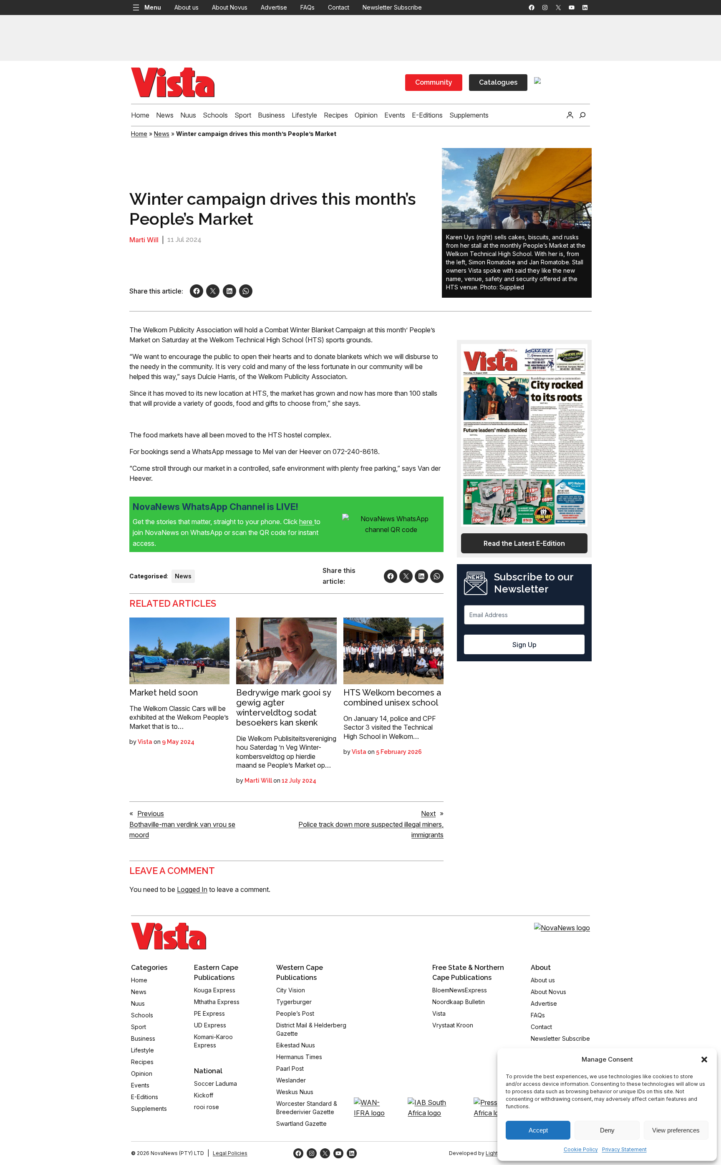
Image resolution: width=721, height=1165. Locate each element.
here (306, 521)
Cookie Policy (581, 1149)
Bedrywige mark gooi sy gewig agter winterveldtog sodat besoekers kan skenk (283, 708)
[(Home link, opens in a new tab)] (168, 936)
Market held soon (163, 693)
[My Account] (570, 115)
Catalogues (498, 82)
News (161, 133)
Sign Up (524, 644)
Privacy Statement (624, 1149)
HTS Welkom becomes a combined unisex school (392, 698)
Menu (152, 7)
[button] (704, 1059)
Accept (538, 1130)
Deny (607, 1130)
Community (433, 82)
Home (139, 133)
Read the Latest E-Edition (524, 543)
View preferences (676, 1130)
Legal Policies (230, 1153)
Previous (150, 813)
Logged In (192, 889)
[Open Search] (582, 115)
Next (428, 813)
